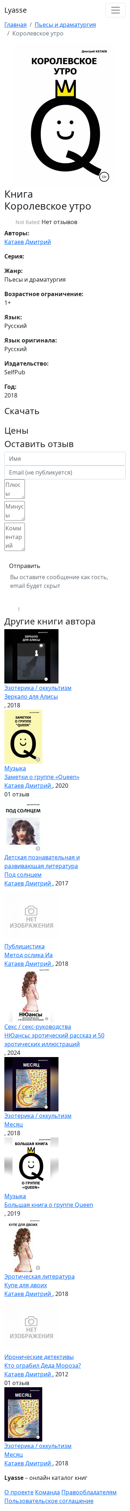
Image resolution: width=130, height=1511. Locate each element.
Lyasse (15, 10)
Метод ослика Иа (28, 955)
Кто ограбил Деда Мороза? (42, 1365)
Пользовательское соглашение (49, 1501)
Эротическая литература (39, 1276)
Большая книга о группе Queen (48, 1205)
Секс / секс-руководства (37, 1027)
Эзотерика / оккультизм (38, 688)
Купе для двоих (25, 1285)
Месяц (13, 1124)
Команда (47, 1492)
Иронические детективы (39, 1357)
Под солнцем (23, 875)
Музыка (15, 768)
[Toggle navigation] (115, 10)
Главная (15, 25)
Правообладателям (89, 1492)
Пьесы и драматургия (65, 25)
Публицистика (24, 946)
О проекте (19, 1492)
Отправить (24, 566)
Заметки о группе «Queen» (41, 777)
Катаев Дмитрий (27, 242)
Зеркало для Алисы (31, 696)
